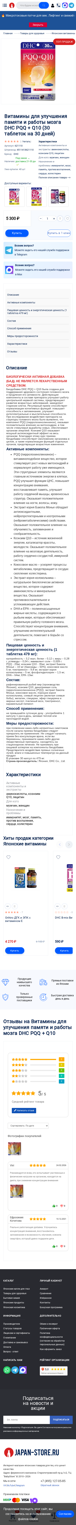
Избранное (45, 1298)
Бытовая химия (11, 1298)
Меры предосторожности (22, 336)
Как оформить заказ (51, 1349)
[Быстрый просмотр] (7, 906)
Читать (26, 141)
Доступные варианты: (17, 183)
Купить (17, 233)
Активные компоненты (21, 302)
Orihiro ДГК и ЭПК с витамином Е (18, 919)
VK (4, 1485)
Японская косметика (14, 1307)
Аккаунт (44, 1289)
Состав (11, 320)
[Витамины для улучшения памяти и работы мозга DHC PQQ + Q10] (16, 1191)
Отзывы (12, 351)
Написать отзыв (25, 1110)
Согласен (65, 1514)
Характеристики (17, 343)
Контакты (45, 1302)
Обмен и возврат (49, 1324)
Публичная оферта (50, 1328)
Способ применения (19, 328)
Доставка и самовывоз (15, 1342)
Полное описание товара (53, 177)
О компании (9, 1337)
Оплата (7, 1347)
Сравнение (45, 1293)
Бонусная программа (51, 1307)
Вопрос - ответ (10, 1351)
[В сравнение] (60, 218)
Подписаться (61, 1419)
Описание (13, 294)
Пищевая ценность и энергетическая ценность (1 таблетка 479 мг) (37, 312)
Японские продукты (13, 1302)
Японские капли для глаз (16, 1289)
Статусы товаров (12, 1328)
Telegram (20, 1485)
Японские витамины (24, 843)
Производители (11, 1324)
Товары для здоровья (14, 1293)
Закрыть (38, 24)
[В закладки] (67, 218)
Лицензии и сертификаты (16, 1333)
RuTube (11, 1485)
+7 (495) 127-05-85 (53, 1481)
